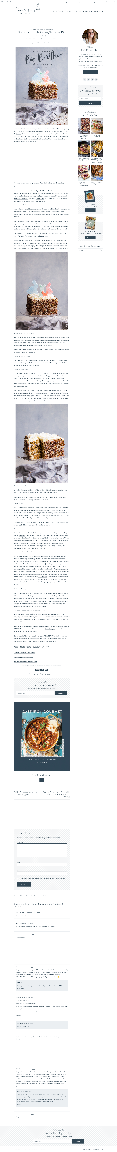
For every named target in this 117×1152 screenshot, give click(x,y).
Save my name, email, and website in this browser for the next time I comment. (42, 879)
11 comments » (56, 38)
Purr (101, 1149)
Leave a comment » (46, 674)
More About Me (90, 72)
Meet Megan (78, 2)
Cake (42, 669)
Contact (84, 2)
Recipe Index (98, 11)
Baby (35, 29)
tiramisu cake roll (63, 626)
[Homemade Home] (28, 10)
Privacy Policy (97, 2)
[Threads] (11, 2)
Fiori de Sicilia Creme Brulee (23, 657)
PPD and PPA (42, 576)
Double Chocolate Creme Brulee (24, 652)
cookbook (22, 535)
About (29, 1149)
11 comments (35, 674)
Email (19, 870)
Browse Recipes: (57, 11)
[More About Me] (90, 37)
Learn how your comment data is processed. (41, 896)
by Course (68, 11)
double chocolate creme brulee (42, 626)
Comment (20, 842)
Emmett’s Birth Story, (21, 198)
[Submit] (101, 250)
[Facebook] (5, 2)
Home (62, 2)
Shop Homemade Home (69, 2)
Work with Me (90, 2)
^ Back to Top (17, 1149)
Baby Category (50, 629)
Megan (19, 983)
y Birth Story (40, 198)
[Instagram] (2, 2)
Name (19, 862)
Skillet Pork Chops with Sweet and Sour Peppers (27, 793)
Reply (32, 923)
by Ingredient (87, 11)
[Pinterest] (8, 2)
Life (46, 669)
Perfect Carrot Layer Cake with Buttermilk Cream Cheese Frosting (56, 794)
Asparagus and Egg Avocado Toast (25, 661)
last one (18, 134)
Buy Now (90, 210)
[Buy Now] (90, 196)
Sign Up (61, 693)
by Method (77, 11)
